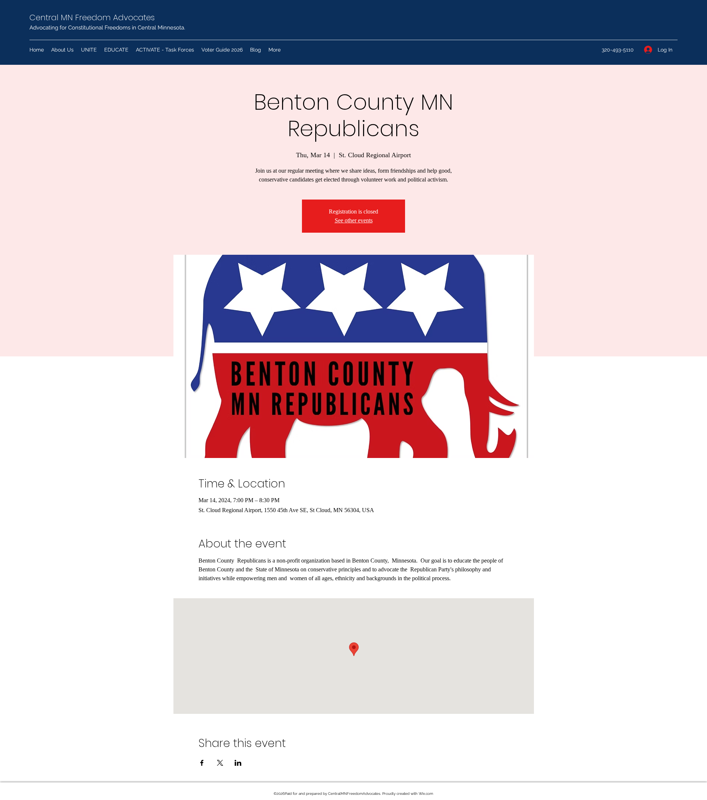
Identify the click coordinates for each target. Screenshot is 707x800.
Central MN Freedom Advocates (92, 17)
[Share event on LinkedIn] (238, 763)
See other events (354, 220)
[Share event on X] (220, 763)
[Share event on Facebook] (201, 763)
